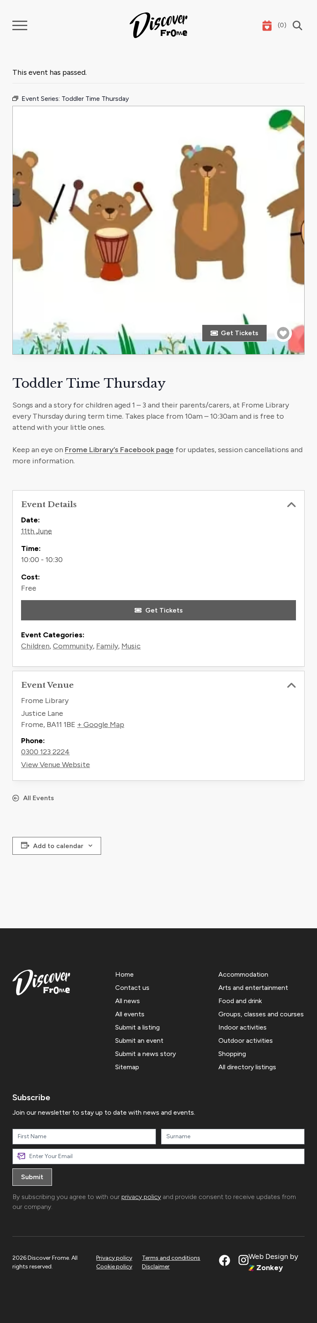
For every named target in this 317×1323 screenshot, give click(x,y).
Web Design (268, 1256)
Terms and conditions (171, 1257)
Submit (32, 1177)
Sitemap (127, 1067)
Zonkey (269, 1267)
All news (127, 1001)
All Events (38, 798)
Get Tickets (239, 333)
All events (129, 1014)
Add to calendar (58, 846)
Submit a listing (137, 1027)
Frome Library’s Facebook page (119, 449)
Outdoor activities (245, 1040)
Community (73, 646)
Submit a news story (145, 1054)
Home (124, 974)
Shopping (232, 1054)
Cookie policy (114, 1266)
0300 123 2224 (45, 751)
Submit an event (139, 1040)
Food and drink (240, 1001)
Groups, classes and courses (261, 1014)
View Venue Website (55, 764)
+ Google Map (100, 724)
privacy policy (141, 1197)
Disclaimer (156, 1266)
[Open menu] (19, 25)
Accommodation (243, 974)
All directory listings (247, 1067)
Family (107, 646)
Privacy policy (114, 1257)
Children (35, 646)
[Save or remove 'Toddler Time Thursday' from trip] (283, 333)
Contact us (132, 988)
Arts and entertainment (253, 988)
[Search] (295, 25)
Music (131, 646)
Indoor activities (242, 1027)
